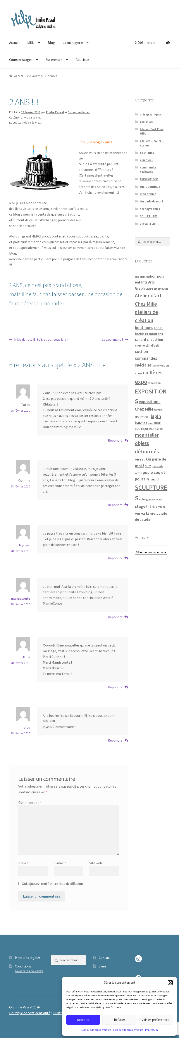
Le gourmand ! (112, 339)
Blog (51, 42)
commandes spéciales (148, 169)
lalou (26, 727)
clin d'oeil (146, 160)
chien (159, 339)
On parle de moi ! (151, 201)
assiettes (146, 122)
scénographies (150, 209)
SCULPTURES (149, 216)
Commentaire (29, 802)
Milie (30, 42)
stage (140, 506)
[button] (170, 982)
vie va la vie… (149, 224)
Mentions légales (28, 957)
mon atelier (148, 194)
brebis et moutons (149, 333)
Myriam (24, 545)
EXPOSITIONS (149, 179)
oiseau (140, 459)
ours (148, 466)
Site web (95, 863)
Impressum (151, 1029)
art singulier (161, 288)
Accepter (83, 1020)
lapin (156, 416)
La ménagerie (73, 42)
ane (137, 276)
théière (152, 506)
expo (141, 381)
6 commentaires (79, 112)
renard (154, 479)
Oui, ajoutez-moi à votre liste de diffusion (52, 883)
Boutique (82, 59)
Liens (103, 966)
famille (158, 409)
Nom (23, 863)
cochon (141, 351)
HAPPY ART (142, 417)
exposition (154, 382)
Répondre (115, 440)
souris (159, 499)
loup (150, 423)
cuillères (153, 372)
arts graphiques (151, 114)
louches (141, 423)
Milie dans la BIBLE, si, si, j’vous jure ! (41, 339)
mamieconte (20, 598)
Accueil (14, 42)
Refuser (119, 1020)
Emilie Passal (55, 112)
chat (150, 339)
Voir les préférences (155, 1020)
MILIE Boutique (150, 187)
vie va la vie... (35, 76)
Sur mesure (54, 59)
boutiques (147, 153)
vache (161, 506)
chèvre (140, 345)
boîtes (158, 328)
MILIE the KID (156, 428)
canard (140, 339)
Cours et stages (20, 59)
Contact (105, 957)
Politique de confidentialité (96, 1029)
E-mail (60, 863)
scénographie (147, 499)
